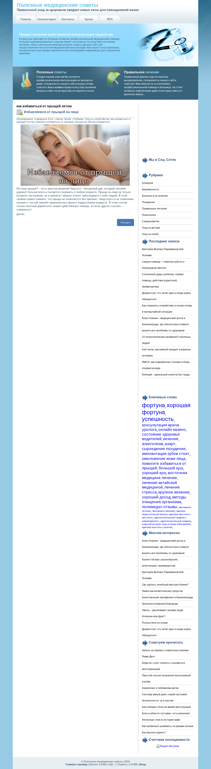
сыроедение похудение (164, 448)
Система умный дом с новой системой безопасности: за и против (164, 697)
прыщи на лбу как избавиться (92, 121)
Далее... (21, 214)
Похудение (148, 202)
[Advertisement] (167, 130)
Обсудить (125, 222)
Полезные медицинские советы (57, 5)
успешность (158, 419)
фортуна (153, 405)
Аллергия (147, 183)
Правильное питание (154, 208)
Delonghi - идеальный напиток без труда (166, 374)
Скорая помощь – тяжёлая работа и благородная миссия (163, 264)
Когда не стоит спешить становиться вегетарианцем (163, 666)
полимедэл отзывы (159, 507)
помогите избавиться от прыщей (54, 121)
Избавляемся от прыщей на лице (51, 112)
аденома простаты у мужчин (157, 527)
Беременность (150, 189)
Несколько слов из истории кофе (161, 719)
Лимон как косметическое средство (162, 591)
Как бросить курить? (154, 732)
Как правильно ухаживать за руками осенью (167, 726)
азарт (170, 444)
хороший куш (154, 473)
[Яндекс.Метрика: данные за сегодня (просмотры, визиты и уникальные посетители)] (168, 746)
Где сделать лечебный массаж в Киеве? (165, 584)
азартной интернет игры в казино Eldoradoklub (166, 524)
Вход (142, 764)
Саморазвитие (150, 221)
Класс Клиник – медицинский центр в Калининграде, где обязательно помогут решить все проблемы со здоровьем (165, 324)
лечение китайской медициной (159, 484)
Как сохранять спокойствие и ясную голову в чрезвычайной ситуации (167, 308)
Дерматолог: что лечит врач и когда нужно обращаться (166, 296)
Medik (67, 119)
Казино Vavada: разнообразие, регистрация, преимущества (160, 562)
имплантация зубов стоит (165, 453)
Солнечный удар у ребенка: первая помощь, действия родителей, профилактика (163, 280)
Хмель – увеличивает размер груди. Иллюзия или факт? (163, 613)
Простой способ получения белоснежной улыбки (166, 678)
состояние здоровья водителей (160, 436)
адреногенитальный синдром (175, 521)
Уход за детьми (151, 227)
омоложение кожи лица (163, 458)
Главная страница (76, 764)
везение (170, 439)
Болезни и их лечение (155, 195)
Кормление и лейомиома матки (160, 688)
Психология (149, 215)
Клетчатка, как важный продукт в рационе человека (166, 352)
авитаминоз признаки (163, 511)
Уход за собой (93, 119)
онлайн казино (172, 429)
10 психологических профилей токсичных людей (166, 340)
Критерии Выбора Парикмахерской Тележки (162, 252)
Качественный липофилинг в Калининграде (167, 597)
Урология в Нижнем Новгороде (160, 603)
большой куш (171, 468)
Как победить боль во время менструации (166, 707)
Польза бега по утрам (155, 622)
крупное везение (174, 492)
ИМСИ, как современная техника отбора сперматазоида (166, 365)
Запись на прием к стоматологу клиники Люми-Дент (165, 653)
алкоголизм (152, 444)
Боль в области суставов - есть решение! (166, 713)
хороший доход (156, 497)
